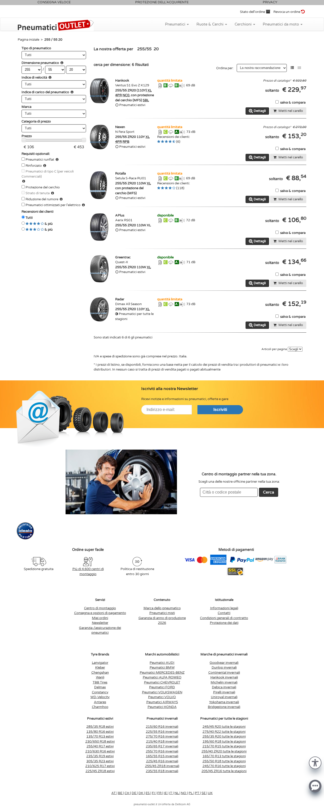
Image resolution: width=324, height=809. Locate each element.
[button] (315, 762)
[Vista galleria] (299, 68)
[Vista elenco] (292, 68)
